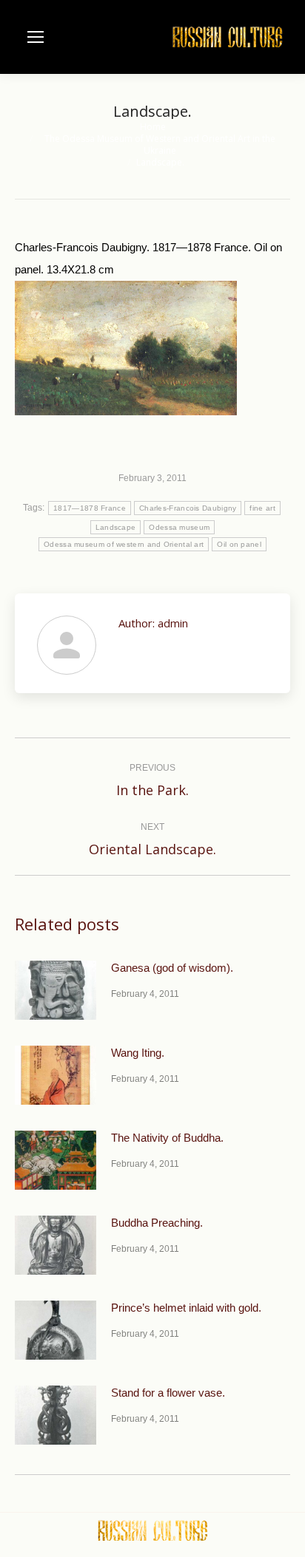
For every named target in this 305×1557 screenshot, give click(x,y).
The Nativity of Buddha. (167, 1137)
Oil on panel (239, 544)
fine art (262, 508)
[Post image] (55, 990)
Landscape (115, 527)
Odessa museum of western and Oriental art (124, 544)
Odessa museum (179, 527)
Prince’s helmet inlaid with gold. (186, 1307)
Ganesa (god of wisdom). (172, 967)
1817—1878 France (89, 508)
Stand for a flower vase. (168, 1392)
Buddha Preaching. (157, 1222)
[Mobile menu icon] (35, 37)
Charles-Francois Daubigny (188, 508)
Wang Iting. (137, 1052)
